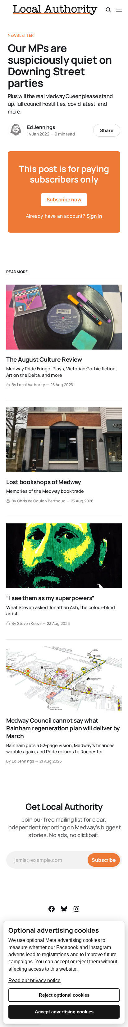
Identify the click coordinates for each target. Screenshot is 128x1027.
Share (106, 130)
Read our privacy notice (34, 980)
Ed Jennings (41, 127)
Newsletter (21, 35)
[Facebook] (51, 909)
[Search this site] (108, 10)
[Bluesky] (64, 909)
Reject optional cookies (64, 995)
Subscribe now (64, 199)
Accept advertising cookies (64, 1011)
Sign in (95, 216)
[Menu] (119, 10)
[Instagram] (76, 909)
